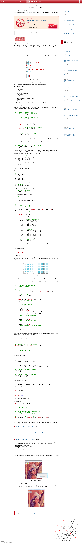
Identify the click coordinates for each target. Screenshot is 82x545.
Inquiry (32, 1)
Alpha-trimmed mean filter (69, 38)
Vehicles (24, 1)
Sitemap (63, 1)
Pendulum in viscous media (69, 24)
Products (15, 1)
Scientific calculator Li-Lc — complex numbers (69, 129)
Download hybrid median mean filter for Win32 (24, 439)
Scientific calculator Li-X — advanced (71, 124)
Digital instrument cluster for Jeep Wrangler (72, 100)
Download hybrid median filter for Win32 (23, 32)
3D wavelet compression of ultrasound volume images (69, 81)
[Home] (5, 1)
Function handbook (67, 55)
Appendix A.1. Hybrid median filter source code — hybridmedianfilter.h (28, 430)
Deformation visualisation (69, 20)
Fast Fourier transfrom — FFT (69, 51)
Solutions (19, 1)
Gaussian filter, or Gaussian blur (70, 46)
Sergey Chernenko (36, 513)
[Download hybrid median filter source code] (14, 34)
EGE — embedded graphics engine (70, 70)
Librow (77, 541)
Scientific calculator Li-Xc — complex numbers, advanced (69, 135)
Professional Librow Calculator (36, 20)
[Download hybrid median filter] (14, 32)
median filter (30, 46)
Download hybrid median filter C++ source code (24, 34)
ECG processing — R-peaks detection (71, 65)
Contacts (36, 1)
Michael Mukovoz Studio (8, 542)
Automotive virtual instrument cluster (71, 96)
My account (41, 1)
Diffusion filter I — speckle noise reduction (72, 105)
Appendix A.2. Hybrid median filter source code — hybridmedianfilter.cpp (29, 432)
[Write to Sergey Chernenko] (18, 513)
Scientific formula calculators (69, 91)
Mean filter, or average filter (69, 29)
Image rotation (66, 15)
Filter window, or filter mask (50, 51)
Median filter (66, 11)
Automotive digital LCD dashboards (71, 115)
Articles (28, 1)
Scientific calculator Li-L (68, 119)
